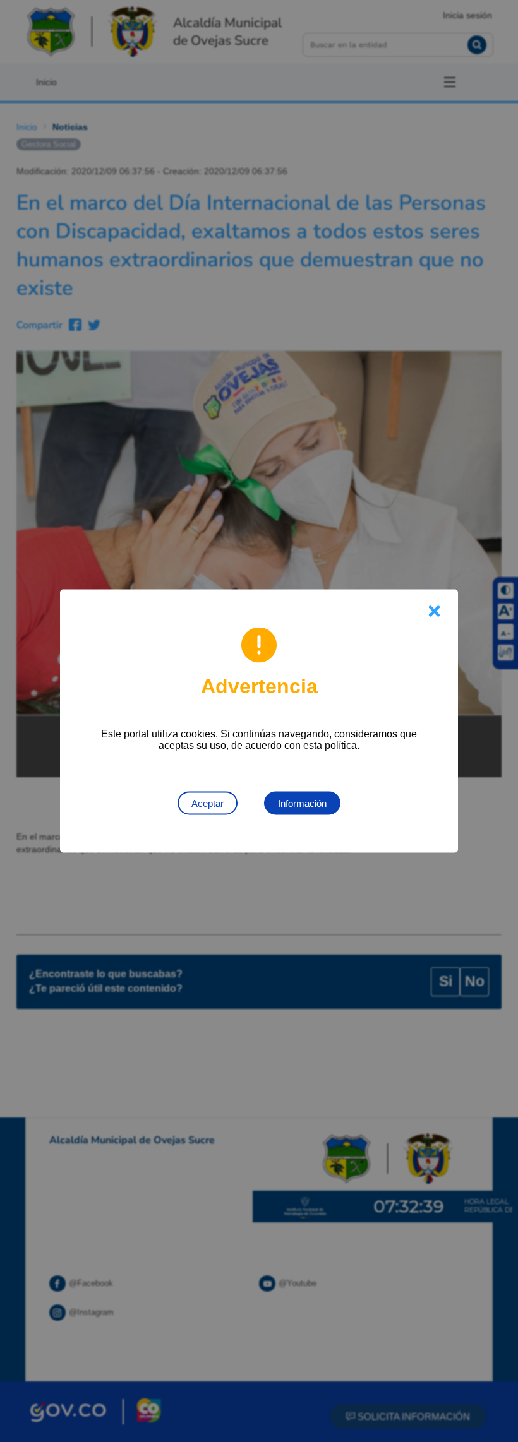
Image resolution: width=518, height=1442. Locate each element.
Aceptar (207, 803)
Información (302, 803)
